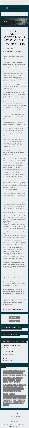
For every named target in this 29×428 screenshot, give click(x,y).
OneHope (11, 389)
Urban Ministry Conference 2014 (10, 402)
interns (11, 382)
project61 (23, 398)
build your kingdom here (9, 375)
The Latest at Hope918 (10, 334)
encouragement (18, 377)
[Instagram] (19, 416)
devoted (5, 377)
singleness (5, 400)
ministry (23, 384)
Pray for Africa (15, 317)
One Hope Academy (19, 389)
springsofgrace (9, 51)
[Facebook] (14, 416)
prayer (4, 398)
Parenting (5, 393)
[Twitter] (16, 416)
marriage (18, 384)
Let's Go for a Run (8, 351)
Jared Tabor (16, 382)
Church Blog (8, 22)
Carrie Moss (22, 375)
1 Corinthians (6, 370)
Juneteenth (12, 384)
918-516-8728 (15, 421)
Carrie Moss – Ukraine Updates (14, 341)
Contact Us (14, 413)
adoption (13, 370)
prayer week (10, 398)
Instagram (5, 382)
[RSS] (10, 416)
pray (25, 395)
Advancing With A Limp (8, 373)
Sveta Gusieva (16, 400)
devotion (11, 377)
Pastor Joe (11, 393)
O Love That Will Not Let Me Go (15, 386)
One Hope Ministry (7, 391)
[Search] (24, 2)
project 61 (17, 398)
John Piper (5, 384)
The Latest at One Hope (11, 328)
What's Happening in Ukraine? (11, 345)
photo (16, 395)
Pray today (13, 321)
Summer (5, 358)
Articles (20, 51)
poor (21, 395)
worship (21, 402)
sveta (10, 400)
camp (17, 375)
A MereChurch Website (14, 426)
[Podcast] (12, 416)
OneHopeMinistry (16, 391)
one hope (5, 389)
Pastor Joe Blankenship (17, 309)
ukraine (22, 400)
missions (5, 386)
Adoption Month (20, 370)
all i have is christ (19, 373)
